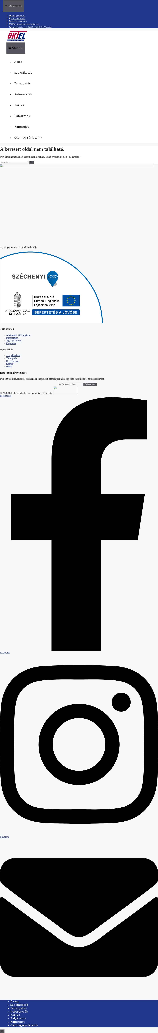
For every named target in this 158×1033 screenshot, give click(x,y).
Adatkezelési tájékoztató (18, 335)
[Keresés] (31, 162)
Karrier (19, 105)
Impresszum (12, 337)
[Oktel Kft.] (16, 40)
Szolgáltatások (13, 355)
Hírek (9, 366)
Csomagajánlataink (28, 137)
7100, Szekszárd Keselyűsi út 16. (25, 24)
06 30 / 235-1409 (19, 21)
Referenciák (23, 94)
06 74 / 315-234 (18, 18)
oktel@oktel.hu (18, 16)
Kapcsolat (21, 127)
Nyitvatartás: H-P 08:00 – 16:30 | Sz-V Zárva (31, 27)
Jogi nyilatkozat (13, 340)
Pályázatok (22, 116)
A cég (18, 62)
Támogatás (22, 83)
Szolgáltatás (23, 72)
